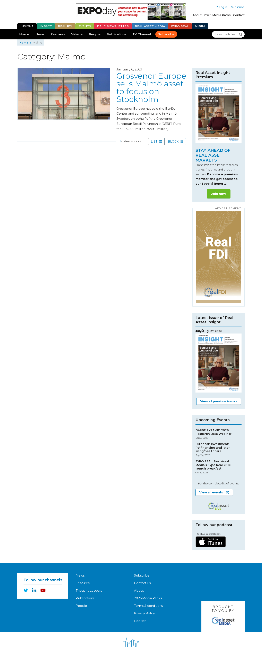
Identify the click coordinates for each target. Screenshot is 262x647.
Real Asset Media (150, 26)
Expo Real (180, 26)
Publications (116, 34)
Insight (27, 26)
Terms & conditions (148, 606)
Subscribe (238, 7)
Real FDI (65, 26)
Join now (218, 194)
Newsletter (113, 26)
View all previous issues (218, 401)
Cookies (140, 621)
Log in (223, 7)
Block (173, 141)
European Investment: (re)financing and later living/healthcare (212, 449)
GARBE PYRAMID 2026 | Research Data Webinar (213, 434)
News (39, 34)
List (154, 141)
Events (84, 26)
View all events (211, 492)
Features (58, 34)
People (95, 34)
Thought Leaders (89, 590)
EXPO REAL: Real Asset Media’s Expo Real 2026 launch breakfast (213, 467)
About (197, 15)
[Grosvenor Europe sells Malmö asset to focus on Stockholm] (63, 94)
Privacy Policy (144, 613)
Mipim (200, 26)
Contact (239, 15)
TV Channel (141, 34)
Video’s (77, 34)
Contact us (142, 583)
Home (24, 34)
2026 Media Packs (217, 15)
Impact (46, 26)
